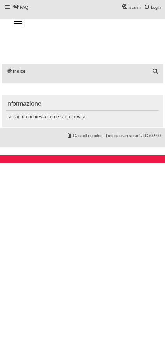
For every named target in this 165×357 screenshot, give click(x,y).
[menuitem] (155, 71)
